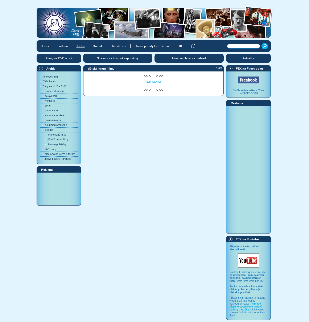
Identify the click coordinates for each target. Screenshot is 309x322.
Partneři (62, 46)
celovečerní (51, 96)
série (48, 105)
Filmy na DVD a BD (59, 58)
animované (51, 110)
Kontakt (98, 46)
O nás (45, 46)
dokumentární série (56, 125)
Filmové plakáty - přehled (56, 158)
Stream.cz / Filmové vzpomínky (118, 58)
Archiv (50, 68)
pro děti (49, 129)
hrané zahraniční (54, 91)
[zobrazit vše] (153, 81)
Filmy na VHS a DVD (54, 86)
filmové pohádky (57, 144)
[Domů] (191, 46)
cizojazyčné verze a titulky (60, 154)
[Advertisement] (59, 189)
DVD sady (51, 149)
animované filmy (57, 134)
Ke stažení (119, 46)
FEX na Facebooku (249, 68)
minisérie (50, 100)
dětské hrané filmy (58, 139)
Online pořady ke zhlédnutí (152, 46)
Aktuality (248, 58)
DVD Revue (49, 81)
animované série (54, 115)
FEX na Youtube (247, 239)
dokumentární (53, 120)
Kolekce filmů (50, 76)
